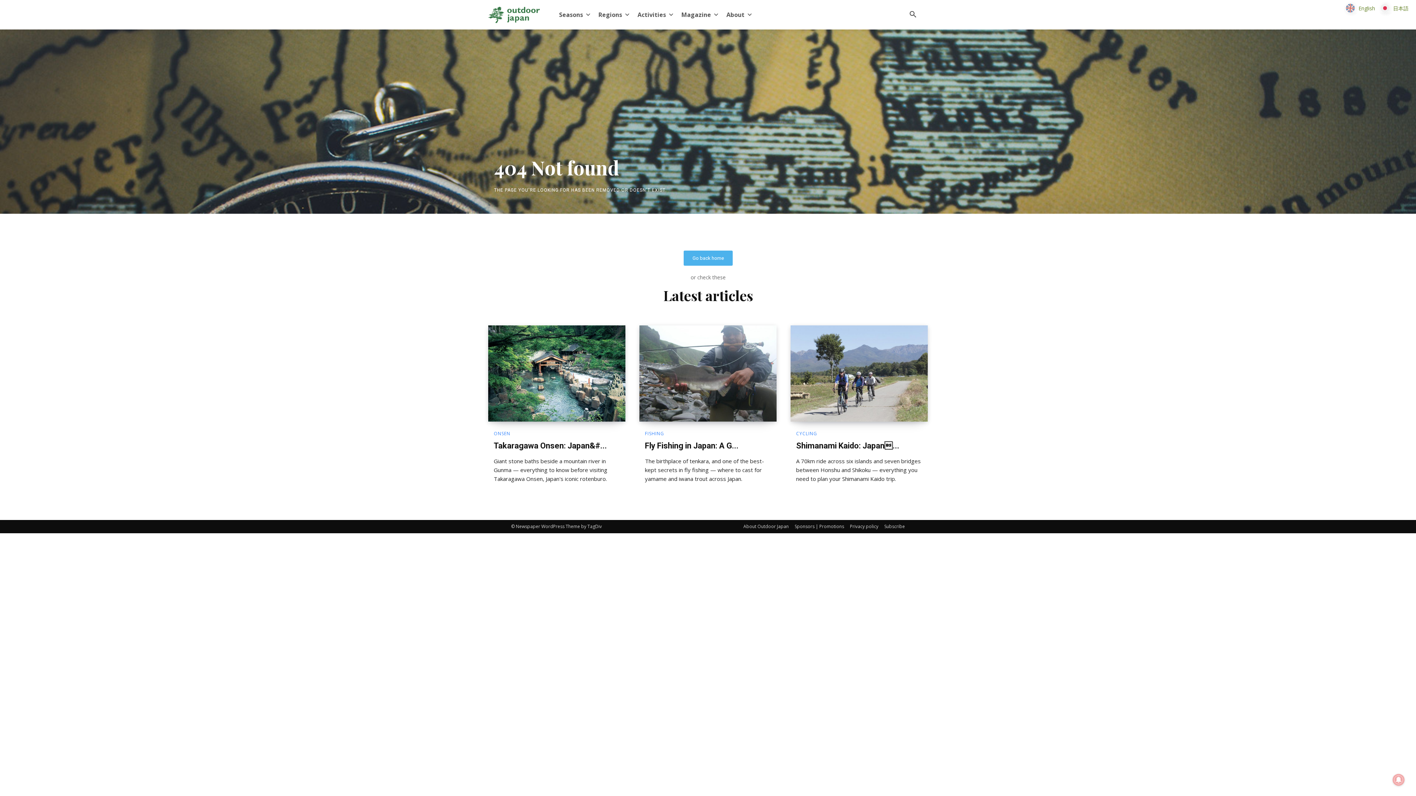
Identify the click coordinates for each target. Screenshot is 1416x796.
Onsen (502, 434)
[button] (913, 14)
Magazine (696, 15)
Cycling (806, 434)
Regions (610, 15)
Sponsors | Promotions (819, 526)
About (735, 15)
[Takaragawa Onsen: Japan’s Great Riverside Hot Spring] (556, 373)
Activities (652, 15)
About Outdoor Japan (766, 526)
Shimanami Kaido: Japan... (847, 445)
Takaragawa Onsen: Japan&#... (550, 445)
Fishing (654, 434)
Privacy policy (864, 526)
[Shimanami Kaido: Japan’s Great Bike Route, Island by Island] (859, 373)
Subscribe (894, 526)
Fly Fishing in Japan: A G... (692, 445)
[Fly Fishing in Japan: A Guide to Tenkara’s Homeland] (708, 373)
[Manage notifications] (1399, 780)
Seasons (571, 15)
